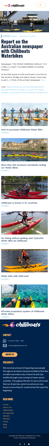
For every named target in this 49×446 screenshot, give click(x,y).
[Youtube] (29, 444)
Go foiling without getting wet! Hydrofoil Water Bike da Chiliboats (22, 239)
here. (43, 80)
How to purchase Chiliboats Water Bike (21, 129)
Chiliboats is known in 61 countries (19, 203)
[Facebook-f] (24, 444)
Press (14, 36)
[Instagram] (20, 444)
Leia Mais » (5, 132)
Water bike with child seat (15, 276)
